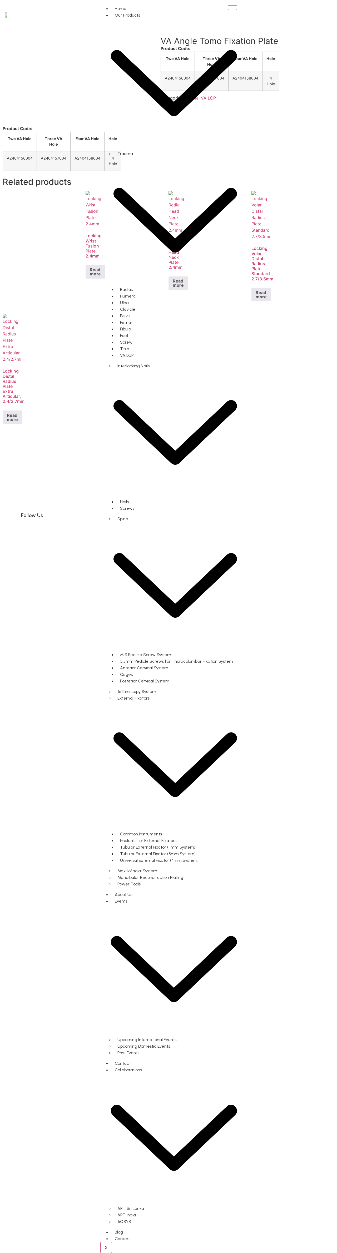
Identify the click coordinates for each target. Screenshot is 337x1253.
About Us (123, 894)
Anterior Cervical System (144, 667)
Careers (122, 1238)
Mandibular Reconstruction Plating (150, 877)
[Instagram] (43, 529)
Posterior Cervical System (144, 681)
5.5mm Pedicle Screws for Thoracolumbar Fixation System (176, 661)
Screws (127, 508)
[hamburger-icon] (232, 7)
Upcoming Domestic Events (143, 1046)
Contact (123, 1063)
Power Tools (129, 883)
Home (120, 8)
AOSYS (124, 1221)
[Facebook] (27, 529)
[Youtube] (75, 529)
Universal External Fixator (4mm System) (159, 860)
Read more (95, 271)
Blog (119, 1232)
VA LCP (127, 355)
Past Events (128, 1052)
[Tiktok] (90, 529)
